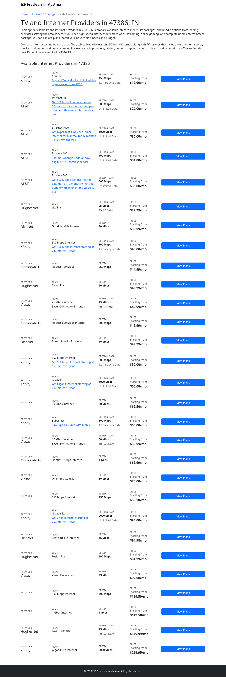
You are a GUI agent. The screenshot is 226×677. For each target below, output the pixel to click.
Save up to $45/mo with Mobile (71, 425)
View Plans (183, 79)
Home (24, 14)
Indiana (36, 14)
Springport (52, 14)
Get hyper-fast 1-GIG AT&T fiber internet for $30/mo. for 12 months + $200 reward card (74, 136)
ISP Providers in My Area (41, 4)
